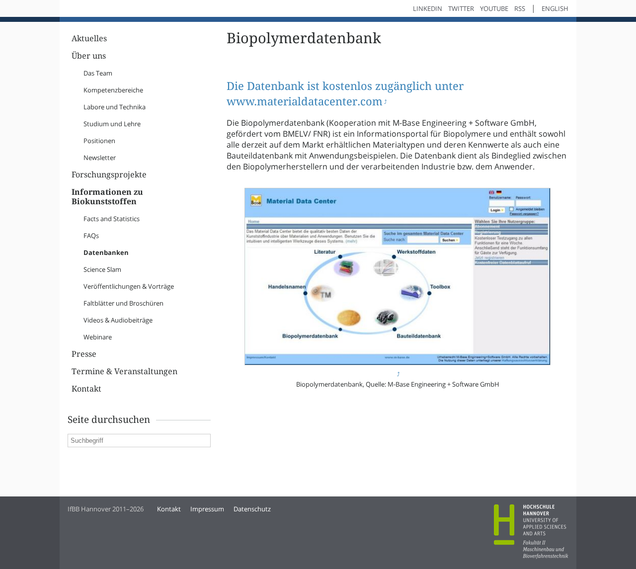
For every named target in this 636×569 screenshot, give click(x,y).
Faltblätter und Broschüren (123, 303)
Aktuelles (89, 38)
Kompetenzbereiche (113, 89)
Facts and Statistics (111, 218)
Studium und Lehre (112, 123)
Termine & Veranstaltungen (124, 371)
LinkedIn (427, 8)
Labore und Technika (114, 106)
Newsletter (99, 157)
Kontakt (86, 389)
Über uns (89, 56)
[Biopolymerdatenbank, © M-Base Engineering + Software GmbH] (397, 368)
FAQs (91, 235)
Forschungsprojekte (109, 174)
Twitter (461, 8)
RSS (519, 8)
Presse (84, 354)
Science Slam (102, 269)
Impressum (207, 508)
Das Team (97, 73)
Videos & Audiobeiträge (118, 320)
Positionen (99, 140)
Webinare (97, 336)
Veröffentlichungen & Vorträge (128, 286)
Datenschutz (252, 508)
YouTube (494, 8)
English (555, 8)
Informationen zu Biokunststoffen (107, 196)
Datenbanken (106, 252)
